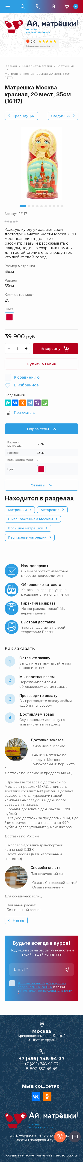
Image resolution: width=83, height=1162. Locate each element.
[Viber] (37, 403)
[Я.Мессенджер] (8, 403)
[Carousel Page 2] (29, 206)
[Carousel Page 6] (45, 206)
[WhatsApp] (45, 403)
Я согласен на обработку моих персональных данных (42, 985)
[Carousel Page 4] (37, 206)
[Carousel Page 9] (58, 206)
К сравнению (27, 377)
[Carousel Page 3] (33, 206)
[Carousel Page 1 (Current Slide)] (23, 206)
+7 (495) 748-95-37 (41, 1064)
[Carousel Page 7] (50, 206)
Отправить (67, 969)
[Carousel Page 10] (62, 206)
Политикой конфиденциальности (46, 990)
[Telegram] (30, 403)
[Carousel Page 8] (54, 206)
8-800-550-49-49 (41, 1069)
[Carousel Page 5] (41, 206)
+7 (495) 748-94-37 (42, 1058)
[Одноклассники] (22, 403)
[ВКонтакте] (15, 403)
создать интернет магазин (28, 1155)
